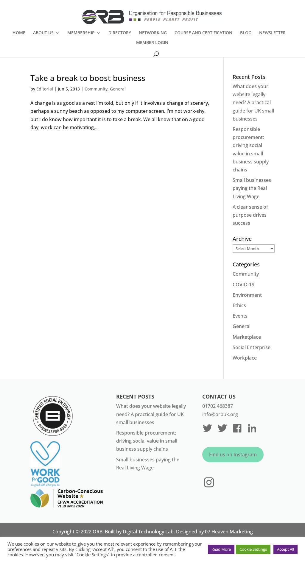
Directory (119, 33)
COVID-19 (243, 284)
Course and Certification (203, 33)
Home (19, 33)
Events (240, 316)
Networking (153, 33)
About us (43, 33)
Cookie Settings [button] (253, 549)
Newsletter (272, 33)
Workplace (245, 358)
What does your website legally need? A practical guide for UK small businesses (253, 102)
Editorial (44, 89)
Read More (221, 549)
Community (96, 89)
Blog (245, 33)
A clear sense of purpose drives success (250, 215)
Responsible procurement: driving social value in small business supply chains (146, 441)
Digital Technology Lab (148, 531)
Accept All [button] (285, 549)
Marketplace (247, 337)
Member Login (152, 42)
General (118, 89)
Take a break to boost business (87, 78)
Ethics (239, 305)
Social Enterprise (251, 347)
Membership (81, 33)
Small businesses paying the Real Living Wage (252, 188)
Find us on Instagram (233, 454)
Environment (247, 295)
